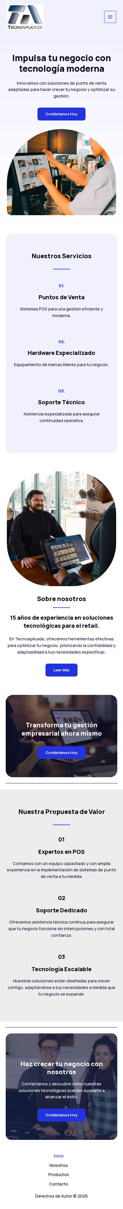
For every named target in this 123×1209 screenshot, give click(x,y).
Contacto (58, 1184)
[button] (61, 752)
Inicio (59, 1156)
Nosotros (58, 1165)
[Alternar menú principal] (110, 17)
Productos (58, 1174)
